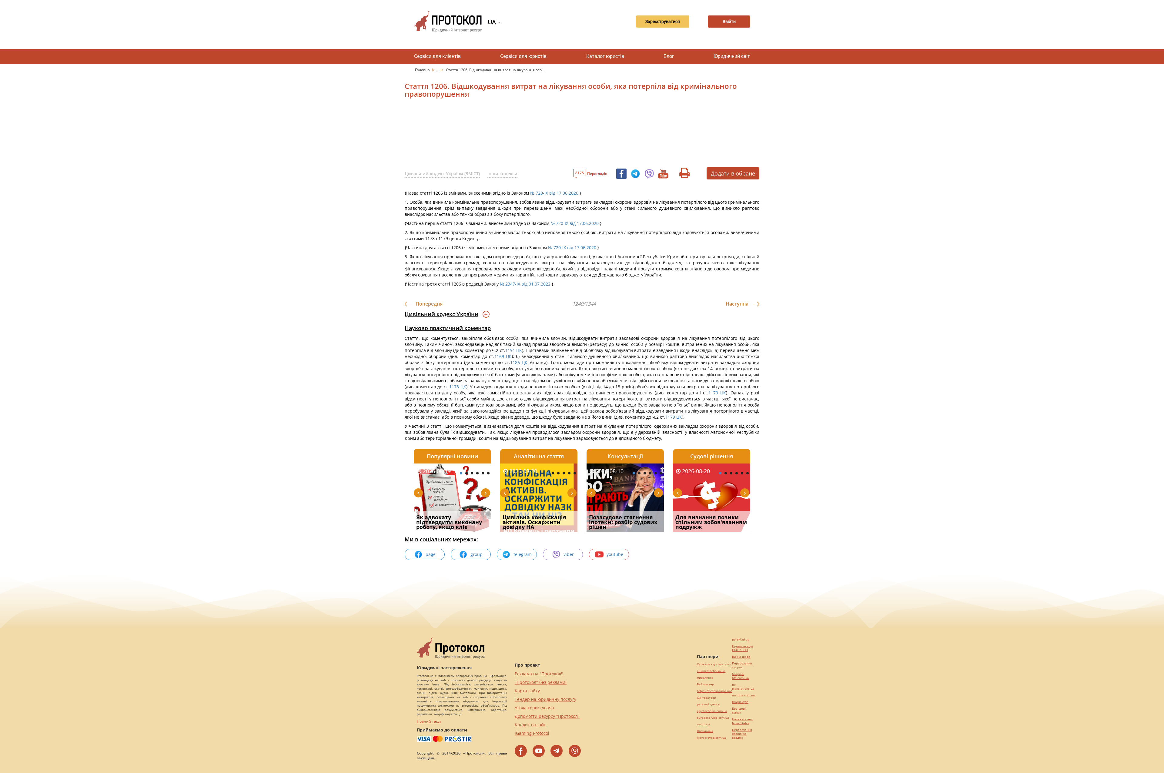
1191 (510, 350)
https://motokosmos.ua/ (714, 691)
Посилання (705, 731)
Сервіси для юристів (523, 56)
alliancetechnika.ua (711, 671)
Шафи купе (740, 702)
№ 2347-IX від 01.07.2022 (525, 284)
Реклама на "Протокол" (539, 674)
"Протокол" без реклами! (541, 682)
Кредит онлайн (531, 725)
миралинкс (705, 678)
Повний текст (429, 721)
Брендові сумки (739, 710)
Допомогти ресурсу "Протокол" (547, 716)
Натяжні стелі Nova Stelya (742, 721)
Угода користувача (534, 708)
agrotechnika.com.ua (712, 711)
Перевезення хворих (742, 665)
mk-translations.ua (743, 687)
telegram (522, 554)
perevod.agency (708, 704)
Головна (423, 69)
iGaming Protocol (532, 733)
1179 (714, 393)
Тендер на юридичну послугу (545, 699)
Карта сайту (527, 691)
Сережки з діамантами (714, 664)
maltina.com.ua (743, 695)
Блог (669, 56)
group (476, 554)
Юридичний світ (732, 56)
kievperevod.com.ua (711, 738)
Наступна (737, 303)
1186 (516, 362)
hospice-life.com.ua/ (740, 676)
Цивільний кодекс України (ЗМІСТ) (442, 173)
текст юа (703, 724)
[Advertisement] (550, 135)
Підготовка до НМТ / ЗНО (742, 648)
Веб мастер (705, 684)
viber (569, 554)
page (431, 554)
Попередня (429, 303)
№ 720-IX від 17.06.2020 (554, 193)
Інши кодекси (502, 173)
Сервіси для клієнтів (437, 56)
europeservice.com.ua (713, 718)
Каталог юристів (605, 56)
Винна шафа (741, 657)
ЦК (519, 350)
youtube (615, 554)
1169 (500, 356)
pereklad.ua (740, 639)
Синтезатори (706, 698)
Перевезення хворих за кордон (742, 734)
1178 (454, 387)
